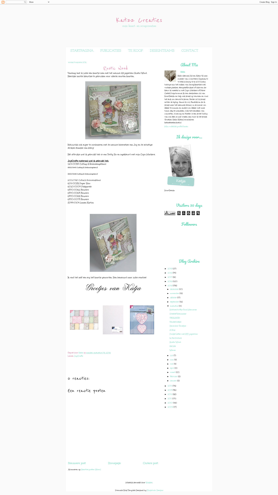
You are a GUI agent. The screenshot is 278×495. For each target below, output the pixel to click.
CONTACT (189, 51)
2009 (170, 407)
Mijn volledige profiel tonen (176, 126)
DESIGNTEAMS (162, 51)
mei (172, 364)
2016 (170, 281)
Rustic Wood (175, 342)
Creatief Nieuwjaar (178, 313)
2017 (170, 277)
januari (173, 380)
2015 (170, 285)
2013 (170, 390)
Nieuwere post (77, 463)
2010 (170, 403)
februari (174, 376)
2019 (170, 268)
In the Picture (176, 338)
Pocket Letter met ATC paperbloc (184, 334)
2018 (170, 273)
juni (172, 359)
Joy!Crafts (78, 356)
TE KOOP (135, 51)
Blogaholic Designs (155, 490)
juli (172, 355)
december (174, 289)
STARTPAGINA (81, 51)
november (175, 293)
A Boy (172, 330)
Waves (172, 350)
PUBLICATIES (110, 51)
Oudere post (150, 463)
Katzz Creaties (139, 20)
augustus (174, 306)
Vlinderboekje (175, 322)
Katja (81, 352)
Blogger (149, 482)
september (175, 301)
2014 (170, 386)
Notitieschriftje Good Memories (183, 309)
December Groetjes (178, 326)
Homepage (114, 463)
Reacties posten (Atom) (91, 469)
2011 (170, 398)
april (172, 368)
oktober (173, 297)
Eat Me (173, 346)
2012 (170, 394)
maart (173, 372)
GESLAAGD (175, 318)
